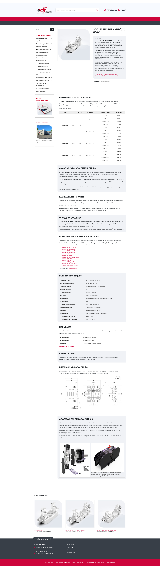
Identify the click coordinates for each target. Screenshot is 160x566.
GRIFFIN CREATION (111, 562)
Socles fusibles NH (41, 61)
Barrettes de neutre (41, 46)
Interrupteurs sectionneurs (43, 75)
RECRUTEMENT (70, 544)
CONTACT (110, 19)
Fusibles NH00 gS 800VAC (69, 262)
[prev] (122, 29)
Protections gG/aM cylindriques (41, 40)
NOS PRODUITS (49, 19)
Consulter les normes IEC (66, 346)
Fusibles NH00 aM (67, 255)
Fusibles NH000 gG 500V (69, 248)
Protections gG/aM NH (42, 44)
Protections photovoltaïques (44, 49)
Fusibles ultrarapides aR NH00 (70, 257)
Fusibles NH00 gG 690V (68, 252)
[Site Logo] (44, 10)
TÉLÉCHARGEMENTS (71, 550)
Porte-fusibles (40, 58)
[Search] (97, 10)
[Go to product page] (48, 513)
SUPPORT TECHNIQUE (87, 19)
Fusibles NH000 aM (67, 254)
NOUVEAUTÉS (100, 19)
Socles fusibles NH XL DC (44, 69)
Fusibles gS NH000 (67, 259)
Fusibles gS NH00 (66, 260)
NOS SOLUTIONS (61, 19)
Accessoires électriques (42, 88)
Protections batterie (41, 55)
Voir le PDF (99, 74)
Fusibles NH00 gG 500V (68, 249)
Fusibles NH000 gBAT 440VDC (70, 263)
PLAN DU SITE (101, 562)
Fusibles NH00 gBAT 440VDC (70, 265)
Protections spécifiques (42, 80)
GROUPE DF (73, 19)
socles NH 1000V (73, 268)
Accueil (68, 23)
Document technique (111, 74)
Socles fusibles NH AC (104, 81)
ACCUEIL (40, 19)
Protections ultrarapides (42, 52)
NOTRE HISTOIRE (71, 552)
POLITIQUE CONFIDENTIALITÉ (78, 562)
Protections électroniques (43, 78)
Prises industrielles (41, 91)
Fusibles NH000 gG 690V (69, 251)
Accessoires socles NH (44, 72)
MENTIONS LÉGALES (91, 562)
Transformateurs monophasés (41, 85)
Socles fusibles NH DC (44, 66)
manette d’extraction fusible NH (76, 438)
